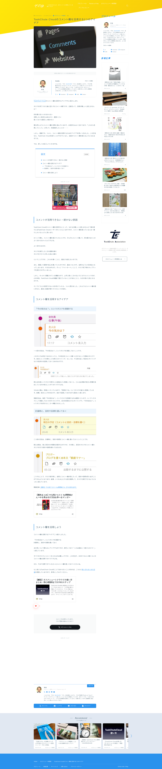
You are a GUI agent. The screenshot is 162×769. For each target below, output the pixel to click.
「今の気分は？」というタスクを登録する (56, 166)
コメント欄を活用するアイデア (52, 163)
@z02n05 (69, 84)
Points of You (94, 3)
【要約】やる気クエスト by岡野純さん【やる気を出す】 (58, 487)
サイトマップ (54, 766)
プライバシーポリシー (76, 766)
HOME (35, 761)
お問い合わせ (64, 766)
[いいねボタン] (36, 606)
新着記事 (46, 766)
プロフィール (82, 3)
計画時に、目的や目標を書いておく (54, 168)
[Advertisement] (65, 659)
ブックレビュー (83, 7)
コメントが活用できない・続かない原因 (55, 160)
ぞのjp (39, 6)
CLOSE (86, 154)
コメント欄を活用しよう (50, 172)
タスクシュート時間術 (108, 3)
